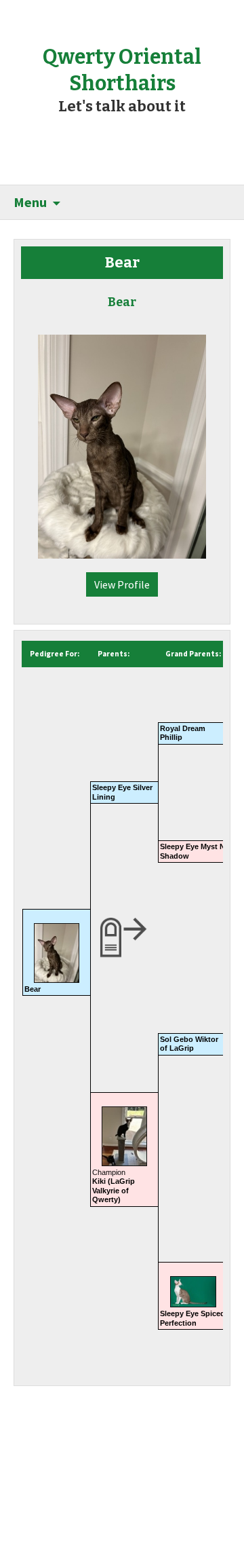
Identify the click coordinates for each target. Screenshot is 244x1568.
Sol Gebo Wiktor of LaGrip (189, 1043)
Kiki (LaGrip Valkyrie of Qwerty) (113, 1190)
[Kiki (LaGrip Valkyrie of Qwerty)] (124, 1131)
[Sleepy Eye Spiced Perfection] (193, 1287)
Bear (32, 989)
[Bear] (122, 440)
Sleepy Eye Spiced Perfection (192, 1317)
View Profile (122, 584)
